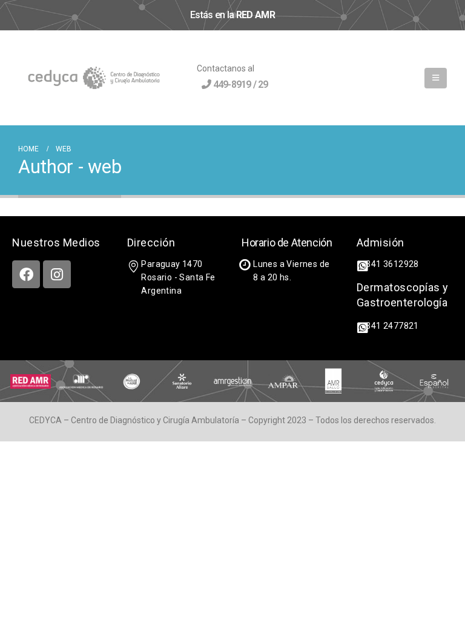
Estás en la (232, 15)
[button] (435, 78)
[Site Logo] (94, 78)
